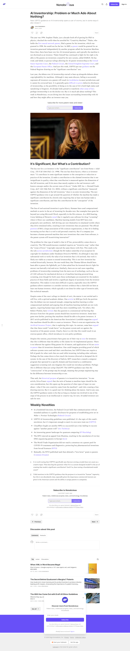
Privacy (66, 637)
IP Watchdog (85, 432)
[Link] (27, 163)
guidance (85, 66)
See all (34, 609)
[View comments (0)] (37, 33)
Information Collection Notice (64, 626)
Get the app (74, 642)
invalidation (74, 80)
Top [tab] (33, 559)
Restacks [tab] (43, 535)
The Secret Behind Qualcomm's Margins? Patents (52, 579)
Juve (65, 438)
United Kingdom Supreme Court (81, 63)
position (33, 228)
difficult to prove (76, 83)
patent (75, 46)
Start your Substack (60, 642)
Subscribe (114, 4)
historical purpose (49, 378)
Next (93, 522)
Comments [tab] (35, 535)
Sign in (124, 4)
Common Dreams (41, 455)
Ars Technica (63, 428)
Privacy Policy (79, 626)
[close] (83, 597)
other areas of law (87, 88)
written (50, 310)
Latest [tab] (37, 559)
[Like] (32, 33)
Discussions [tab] (45, 559)
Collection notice (80, 637)
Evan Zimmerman (40, 26)
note (83, 338)
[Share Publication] (106, 4)
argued (95, 319)
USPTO (92, 422)
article (70, 299)
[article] (65, 569)
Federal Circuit (58, 63)
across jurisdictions (45, 250)
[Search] (102, 4)
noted (54, 217)
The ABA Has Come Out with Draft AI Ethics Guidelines (54, 594)
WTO (54, 448)
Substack (55, 647)
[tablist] (38, 535)
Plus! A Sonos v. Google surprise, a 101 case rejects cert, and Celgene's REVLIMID (53, 568)
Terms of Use (74, 624)
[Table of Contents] (2, 325)
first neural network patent (49, 43)
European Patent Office (42, 66)
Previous (38, 522)
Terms (72, 637)
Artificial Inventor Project (40, 325)
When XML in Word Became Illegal (45, 565)
